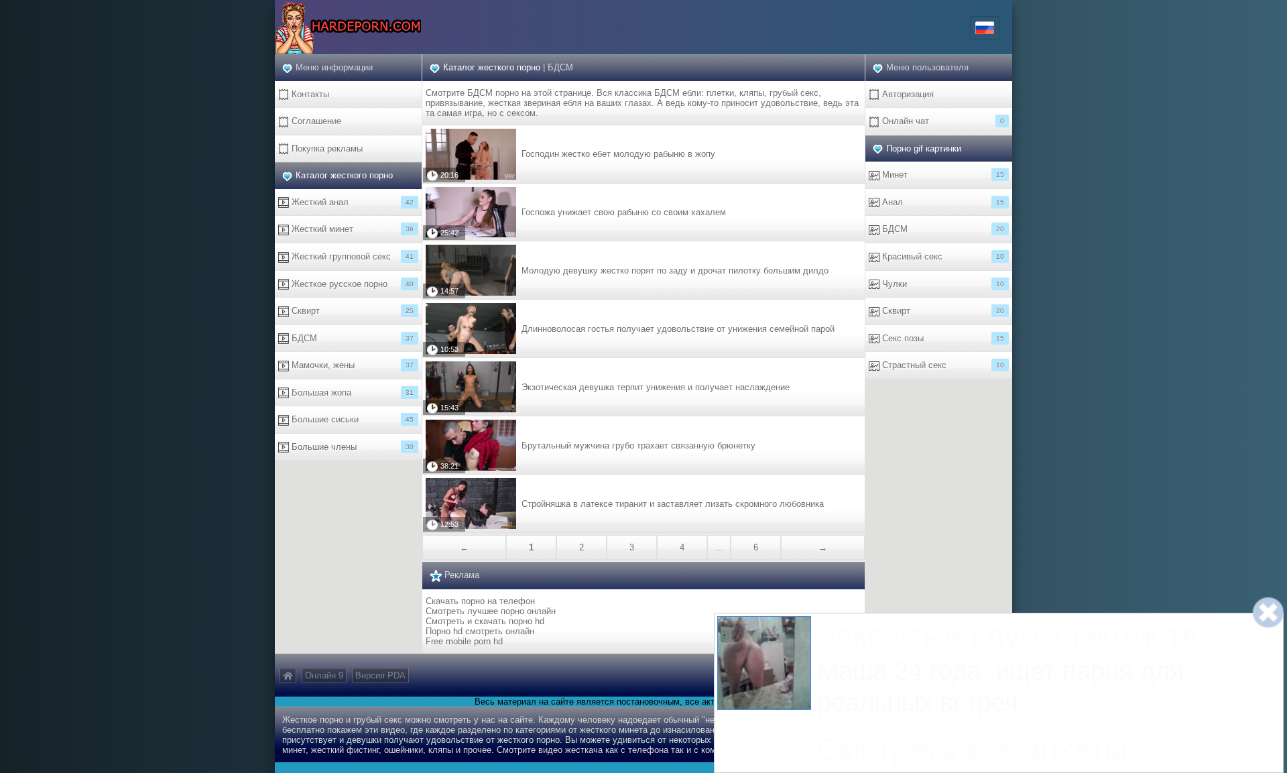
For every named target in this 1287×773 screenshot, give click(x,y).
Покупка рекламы (326, 148)
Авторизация (906, 94)
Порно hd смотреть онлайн (480, 631)
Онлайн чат (941, 121)
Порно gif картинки (923, 148)
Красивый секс (941, 256)
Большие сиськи (351, 419)
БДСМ (351, 338)
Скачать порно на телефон (480, 601)
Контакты (309, 94)
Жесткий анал (351, 202)
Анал (941, 202)
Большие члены (351, 447)
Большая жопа (351, 393)
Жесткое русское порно (351, 284)
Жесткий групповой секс (351, 256)
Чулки (941, 284)
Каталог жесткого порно (344, 175)
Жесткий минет (351, 229)
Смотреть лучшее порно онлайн (491, 611)
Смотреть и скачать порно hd (485, 621)
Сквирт (351, 311)
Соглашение (315, 121)
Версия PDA (380, 675)
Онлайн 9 (324, 675)
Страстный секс (941, 365)
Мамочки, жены (351, 365)
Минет (941, 175)
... (719, 547)
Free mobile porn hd (464, 641)
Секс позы (941, 338)
